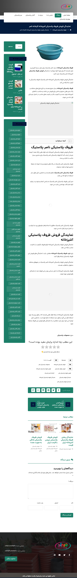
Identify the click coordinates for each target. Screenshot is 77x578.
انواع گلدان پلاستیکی (15, 143)
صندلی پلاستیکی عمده (15, 201)
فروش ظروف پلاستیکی (36, 71)
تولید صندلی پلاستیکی (15, 152)
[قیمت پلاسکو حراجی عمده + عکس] (18, 84)
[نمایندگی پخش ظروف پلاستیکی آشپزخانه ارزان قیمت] (18, 100)
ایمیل (56, 503)
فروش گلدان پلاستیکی (15, 255)
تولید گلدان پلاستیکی (15, 156)
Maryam (64, 360)
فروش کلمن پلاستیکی (15, 251)
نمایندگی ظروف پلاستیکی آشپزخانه (47, 377)
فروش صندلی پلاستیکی (14, 214)
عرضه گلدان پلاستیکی (15, 210)
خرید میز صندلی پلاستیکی (16, 170)
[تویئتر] (64, 555)
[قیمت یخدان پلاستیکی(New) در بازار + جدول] (18, 67)
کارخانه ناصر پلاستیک (49, 373)
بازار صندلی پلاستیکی (15, 147)
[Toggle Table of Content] (69, 141)
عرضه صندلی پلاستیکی (15, 206)
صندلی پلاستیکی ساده (15, 197)
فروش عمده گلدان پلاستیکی (16, 231)
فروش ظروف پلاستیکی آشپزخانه (43, 369)
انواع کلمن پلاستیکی (15, 139)
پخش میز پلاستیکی (15, 324)
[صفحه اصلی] (70, 30)
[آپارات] (55, 555)
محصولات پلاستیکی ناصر (44, 365)
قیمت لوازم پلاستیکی (15, 283)
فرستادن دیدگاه (66, 515)
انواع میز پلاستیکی (16, 135)
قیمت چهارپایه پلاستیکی (14, 303)
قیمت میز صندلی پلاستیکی (16, 289)
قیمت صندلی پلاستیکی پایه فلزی (14, 278)
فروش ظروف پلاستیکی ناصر (64, 373)
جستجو (11, 46)
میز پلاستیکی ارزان (16, 316)
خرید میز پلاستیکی (16, 176)
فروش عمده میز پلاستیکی (16, 224)
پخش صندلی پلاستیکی (15, 320)
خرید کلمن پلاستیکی (15, 184)
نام (72, 503)
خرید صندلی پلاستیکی (15, 160)
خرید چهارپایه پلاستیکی (14, 180)
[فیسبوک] (69, 555)
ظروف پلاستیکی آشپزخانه (65, 68)
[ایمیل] (60, 555)
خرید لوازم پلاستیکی (15, 165)
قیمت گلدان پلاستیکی (15, 311)
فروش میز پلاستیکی (15, 242)
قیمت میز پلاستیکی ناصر (14, 299)
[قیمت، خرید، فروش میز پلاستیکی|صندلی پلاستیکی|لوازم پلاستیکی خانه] (66, 7)
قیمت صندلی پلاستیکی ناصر (14, 272)
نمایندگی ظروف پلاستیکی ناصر (64, 382)
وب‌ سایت (40, 503)
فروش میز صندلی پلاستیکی (16, 237)
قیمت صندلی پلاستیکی (14, 260)
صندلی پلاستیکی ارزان (15, 193)
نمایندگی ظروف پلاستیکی (65, 377)
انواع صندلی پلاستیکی (15, 130)
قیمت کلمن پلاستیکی (15, 307)
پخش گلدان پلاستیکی (15, 329)
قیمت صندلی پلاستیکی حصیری (14, 265)
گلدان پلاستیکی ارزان (15, 337)
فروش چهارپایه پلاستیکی (14, 247)
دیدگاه (70, 481)
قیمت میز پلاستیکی (15, 294)
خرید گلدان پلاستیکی (15, 188)
